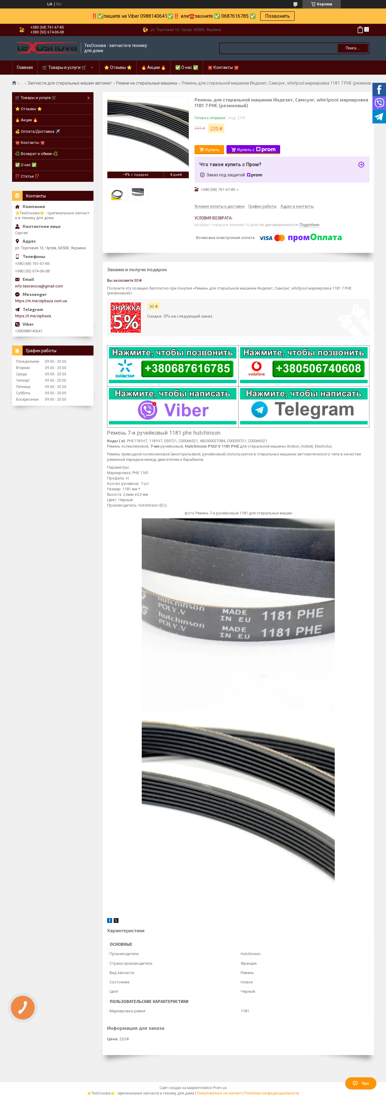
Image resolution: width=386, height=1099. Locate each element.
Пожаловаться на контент (219, 1093)
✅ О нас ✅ (186, 67)
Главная (25, 67)
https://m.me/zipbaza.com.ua (41, 301)
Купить (212, 149)
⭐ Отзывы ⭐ (118, 67)
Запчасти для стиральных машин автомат (70, 83)
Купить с (246, 149)
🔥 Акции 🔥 (153, 67)
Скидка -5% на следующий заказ (179, 315)
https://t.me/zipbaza (33, 316)
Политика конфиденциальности (271, 1093)
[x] (116, 921)
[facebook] (109, 921)
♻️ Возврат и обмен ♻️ (36, 153)
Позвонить (277, 16)
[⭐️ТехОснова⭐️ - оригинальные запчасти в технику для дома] (47, 48)
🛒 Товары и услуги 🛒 (64, 67)
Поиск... (353, 48)
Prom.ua (220, 1088)
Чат (365, 1083)
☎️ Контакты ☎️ (223, 67)
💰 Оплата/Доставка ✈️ (37, 131)
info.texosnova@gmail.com (39, 286)
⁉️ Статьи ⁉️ (27, 176)
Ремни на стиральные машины (146, 83)
